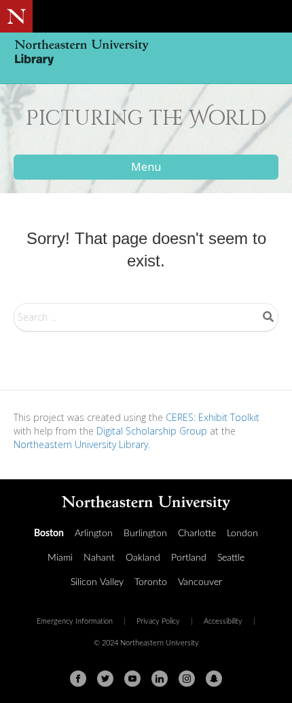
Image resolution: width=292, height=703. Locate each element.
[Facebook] (78, 678)
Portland (188, 558)
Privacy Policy (158, 621)
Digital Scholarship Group (151, 430)
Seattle (230, 558)
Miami (60, 558)
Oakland (143, 558)
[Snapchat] (214, 678)
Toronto (150, 582)
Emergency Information (75, 621)
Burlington (145, 533)
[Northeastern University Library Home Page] (146, 54)
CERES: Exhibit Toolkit (212, 417)
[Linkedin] (159, 678)
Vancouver (200, 582)
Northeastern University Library (81, 444)
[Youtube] (132, 678)
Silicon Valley (97, 582)
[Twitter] (105, 678)
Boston (49, 533)
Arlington (94, 533)
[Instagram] (187, 678)
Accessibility (223, 621)
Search (268, 316)
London (242, 533)
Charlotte (197, 533)
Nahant (99, 558)
